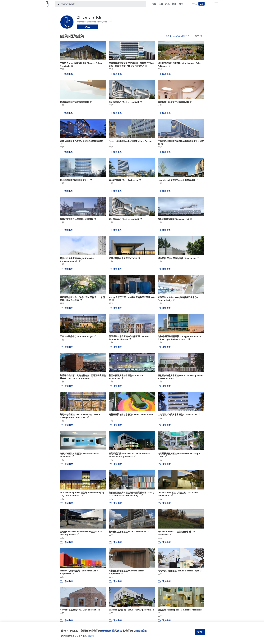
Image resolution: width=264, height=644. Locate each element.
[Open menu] (216, 4)
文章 (161, 3)
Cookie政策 (140, 630)
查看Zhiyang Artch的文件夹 (177, 36)
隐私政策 (117, 630)
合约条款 (106, 630)
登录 (194, 3)
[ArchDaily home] (47, 4)
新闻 (174, 3)
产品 (167, 3)
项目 (154, 3)
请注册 (91, 636)
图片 (180, 3)
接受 (199, 632)
